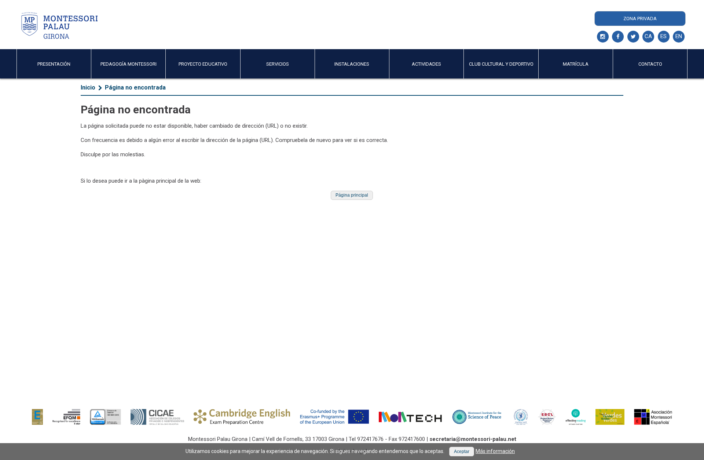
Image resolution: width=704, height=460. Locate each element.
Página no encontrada (135, 87)
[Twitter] (633, 37)
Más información (495, 451)
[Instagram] (603, 37)
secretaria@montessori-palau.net (472, 439)
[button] (352, 195)
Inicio (88, 87)
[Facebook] (618, 37)
